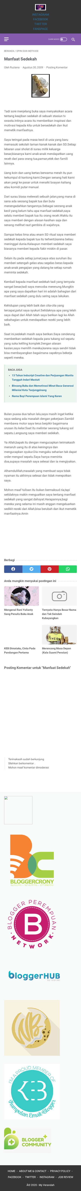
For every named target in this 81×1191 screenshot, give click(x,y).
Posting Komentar (57, 67)
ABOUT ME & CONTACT (32, 1171)
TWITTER (40, 24)
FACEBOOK (40, 19)
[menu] (6, 39)
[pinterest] (49, 569)
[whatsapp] (68, 569)
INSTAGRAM (40, 14)
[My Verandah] (40, 7)
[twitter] (31, 569)
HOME (11, 1171)
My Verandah (46, 1184)
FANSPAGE (40, 29)
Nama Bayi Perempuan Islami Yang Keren (37, 396)
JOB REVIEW (65, 1177)
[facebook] (13, 569)
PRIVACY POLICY (60, 1171)
